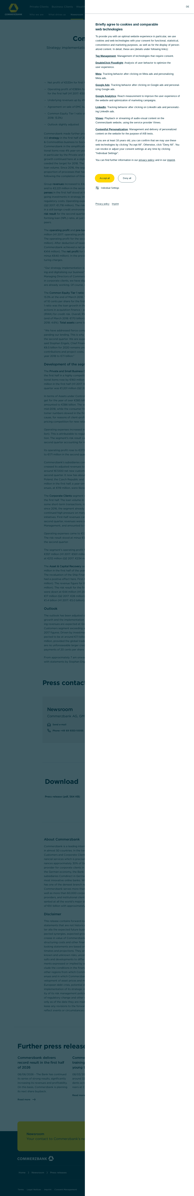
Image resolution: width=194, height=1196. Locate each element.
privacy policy (146, 160)
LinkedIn (100, 107)
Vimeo (99, 118)
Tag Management (105, 56)
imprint (171, 160)
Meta (98, 73)
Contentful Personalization (111, 129)
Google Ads (102, 85)
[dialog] (97, 598)
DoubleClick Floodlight (109, 62)
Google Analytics (105, 96)
